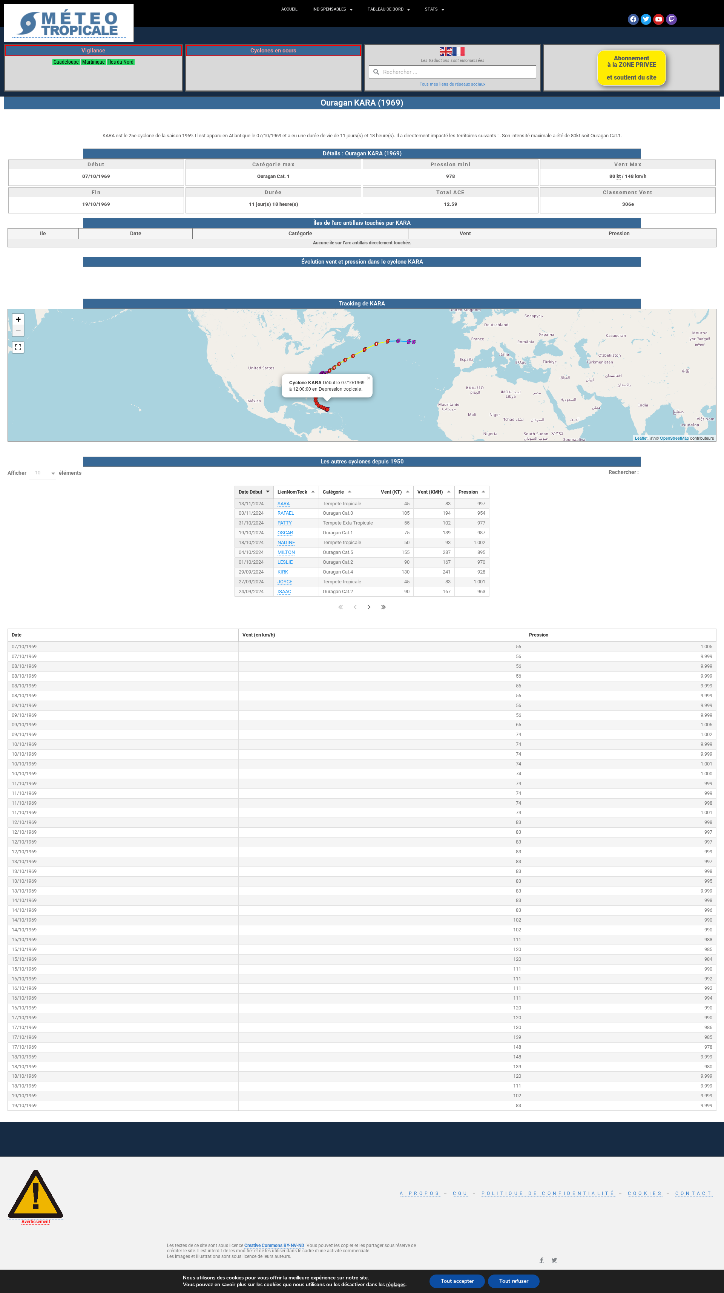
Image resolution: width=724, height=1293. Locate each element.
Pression (468, 492)
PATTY (285, 523)
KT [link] (397, 492)
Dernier (383, 607)
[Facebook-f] (541, 1260)
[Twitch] (671, 19)
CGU (461, 1193)
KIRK (283, 572)
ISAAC (284, 591)
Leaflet (641, 438)
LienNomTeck (292, 492)
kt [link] (619, 176)
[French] (458, 51)
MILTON (286, 552)
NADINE (286, 542)
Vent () (391, 492)
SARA (284, 503)
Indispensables (329, 9)
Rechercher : (624, 472)
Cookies (645, 1193)
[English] (446, 51)
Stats (431, 9)
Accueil (289, 9)
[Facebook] (633, 19)
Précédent (355, 607)
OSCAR (285, 532)
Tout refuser (513, 1281)
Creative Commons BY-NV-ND (274, 1245)
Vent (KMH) (430, 492)
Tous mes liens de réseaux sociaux (452, 84)
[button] (42, 473)
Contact (694, 1193)
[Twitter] (646, 19)
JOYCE (285, 581)
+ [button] (18, 319)
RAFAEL (286, 513)
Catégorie (333, 492)
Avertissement (35, 1221)
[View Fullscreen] (18, 347)
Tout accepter (457, 1281)
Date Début (250, 492)
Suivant (369, 607)
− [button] (18, 330)
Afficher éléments (44, 473)
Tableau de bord (385, 9)
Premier (340, 607)
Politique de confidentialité (548, 1193)
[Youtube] (658, 19)
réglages (395, 1284)
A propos (420, 1193)
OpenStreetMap (674, 438)
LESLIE (285, 562)
